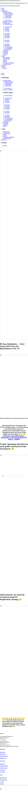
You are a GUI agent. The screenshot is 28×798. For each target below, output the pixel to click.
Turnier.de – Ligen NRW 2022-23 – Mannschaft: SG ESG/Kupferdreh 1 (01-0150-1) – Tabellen (14, 437)
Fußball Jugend (3, 768)
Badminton (2, 764)
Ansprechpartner (4, 756)
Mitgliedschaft (3, 777)
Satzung (2, 783)
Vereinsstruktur (3, 779)
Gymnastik (2, 770)
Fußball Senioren (4, 766)
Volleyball (2, 772)
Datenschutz (3, 754)
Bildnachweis (3, 758)
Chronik (2, 781)
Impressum (2, 752)
